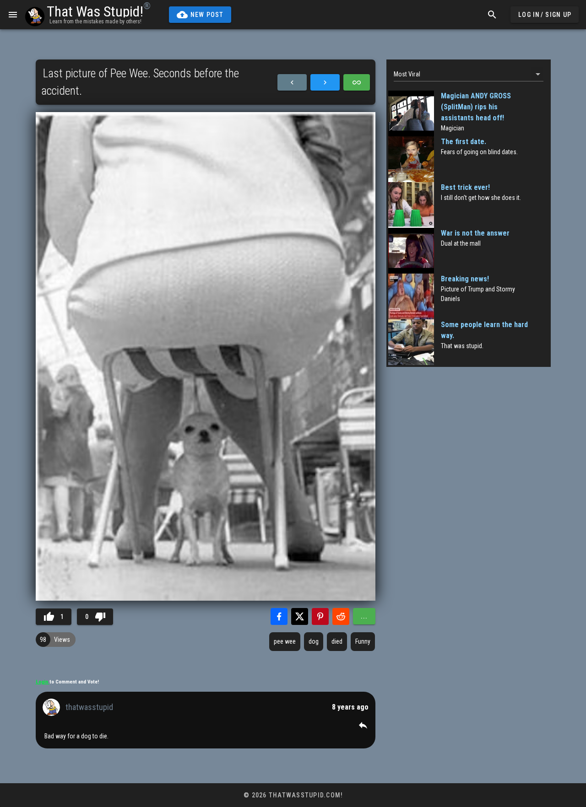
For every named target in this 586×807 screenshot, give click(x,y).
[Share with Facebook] (279, 616)
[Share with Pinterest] (320, 616)
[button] (363, 725)
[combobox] (468, 74)
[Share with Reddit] (340, 616)
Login (42, 682)
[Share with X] (299, 616)
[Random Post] (356, 82)
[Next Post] (325, 82)
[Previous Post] (292, 82)
